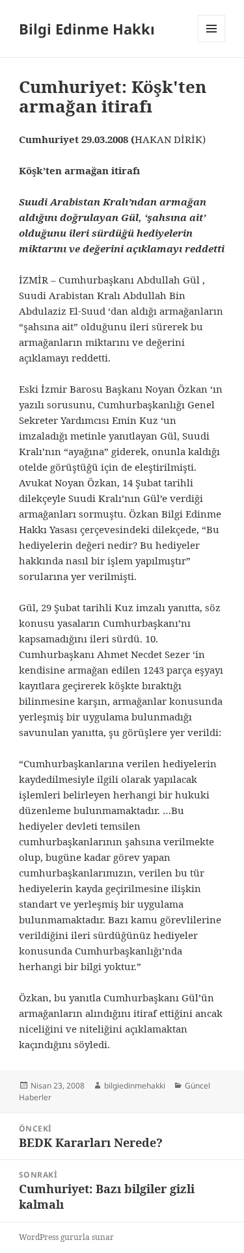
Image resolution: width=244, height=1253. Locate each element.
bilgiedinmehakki (134, 1085)
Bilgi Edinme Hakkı (87, 28)
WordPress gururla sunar (66, 1237)
